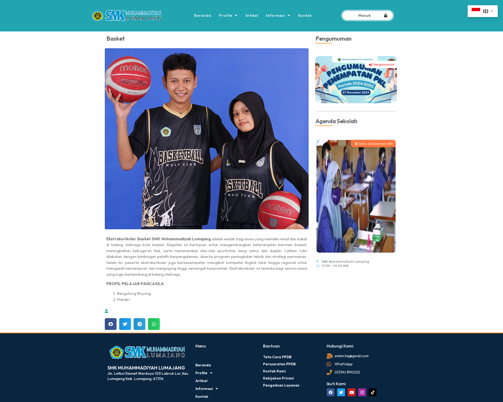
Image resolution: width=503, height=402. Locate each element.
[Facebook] (331, 392)
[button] (111, 324)
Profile (225, 15)
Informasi (275, 15)
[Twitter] (341, 392)
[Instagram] (362, 392)
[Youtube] (352, 392)
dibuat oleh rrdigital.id (109, 336)
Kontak (305, 15)
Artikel (251, 15)
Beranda (202, 15)
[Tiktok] (372, 392)
